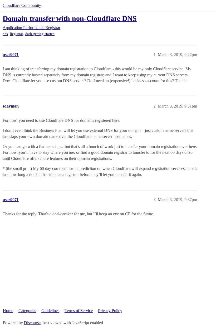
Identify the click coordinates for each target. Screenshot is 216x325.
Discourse (32, 323)
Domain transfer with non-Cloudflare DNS (70, 18)
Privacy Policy (110, 310)
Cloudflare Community (22, 5)
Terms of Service (79, 310)
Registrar (16, 34)
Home (8, 310)
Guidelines (50, 310)
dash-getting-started (40, 34)
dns (5, 34)
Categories (27, 310)
